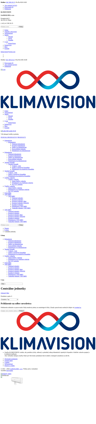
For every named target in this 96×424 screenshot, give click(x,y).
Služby (6, 35)
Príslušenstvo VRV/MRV (19, 206)
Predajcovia (7, 45)
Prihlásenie (7, 9)
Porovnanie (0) (8, 7)
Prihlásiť (21, 311)
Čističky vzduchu (9, 177)
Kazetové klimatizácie (18, 145)
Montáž (10, 37)
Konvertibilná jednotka (19, 149)
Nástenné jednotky (17, 198)
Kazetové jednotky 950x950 (20, 203)
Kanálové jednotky (17, 205)
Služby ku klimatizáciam (19, 147)
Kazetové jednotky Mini (19, 201)
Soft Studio (9, 370)
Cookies (6, 362)
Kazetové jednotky (17, 199)
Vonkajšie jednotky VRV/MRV (21, 208)
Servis (10, 38)
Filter (3, 284)
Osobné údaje (8, 360)
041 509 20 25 (10, 2)
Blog (5, 47)
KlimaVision (12, 43)
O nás (6, 42)
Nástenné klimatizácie (18, 144)
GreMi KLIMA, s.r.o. (16, 369)
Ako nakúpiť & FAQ (10, 5)
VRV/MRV (7, 194)
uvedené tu (78, 307)
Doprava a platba (9, 365)
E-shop (6, 230)
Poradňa (10, 40)
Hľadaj (21, 26)
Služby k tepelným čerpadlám (21, 167)
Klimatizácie (8, 140)
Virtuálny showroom (10, 31)
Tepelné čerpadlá (9, 162)
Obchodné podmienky (11, 359)
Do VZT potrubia (17, 184)
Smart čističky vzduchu (19, 181)
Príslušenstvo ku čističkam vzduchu (22, 183)
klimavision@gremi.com (8, 52)
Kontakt (6, 48)
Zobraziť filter (5, 293)
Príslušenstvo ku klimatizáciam (21, 150)
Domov (6, 228)
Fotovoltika (7, 193)
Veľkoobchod (8, 33)
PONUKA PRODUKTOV (9, 137)
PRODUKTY (21, 137)
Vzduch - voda (16, 166)
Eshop (6, 30)
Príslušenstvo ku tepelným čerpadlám (23, 169)
